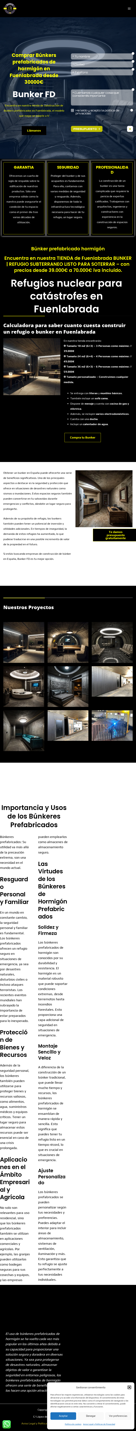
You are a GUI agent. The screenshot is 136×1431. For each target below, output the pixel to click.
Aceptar (63, 1415)
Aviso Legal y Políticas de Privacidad (99, 1424)
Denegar (91, 1415)
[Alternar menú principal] (129, 8)
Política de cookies (73, 1424)
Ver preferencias (118, 1415)
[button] (129, 1387)
